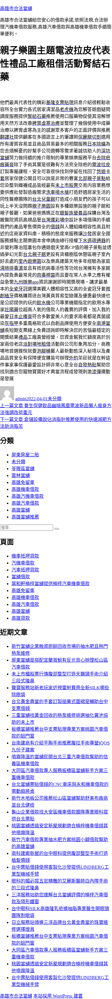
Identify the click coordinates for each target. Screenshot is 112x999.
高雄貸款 (20, 618)
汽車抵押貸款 (25, 569)
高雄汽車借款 (25, 503)
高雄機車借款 (25, 489)
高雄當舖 (20, 510)
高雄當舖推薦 (25, 516)
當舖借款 (20, 576)
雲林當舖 (20, 475)
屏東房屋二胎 (25, 454)
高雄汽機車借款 (27, 496)
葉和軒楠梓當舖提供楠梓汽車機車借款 (50, 583)
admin (20, 398)
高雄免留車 (22, 482)
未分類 (54, 398)
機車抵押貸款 (25, 556)
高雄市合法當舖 (16, 8)
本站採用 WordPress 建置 (58, 996)
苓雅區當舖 (22, 468)
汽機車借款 (22, 562)
